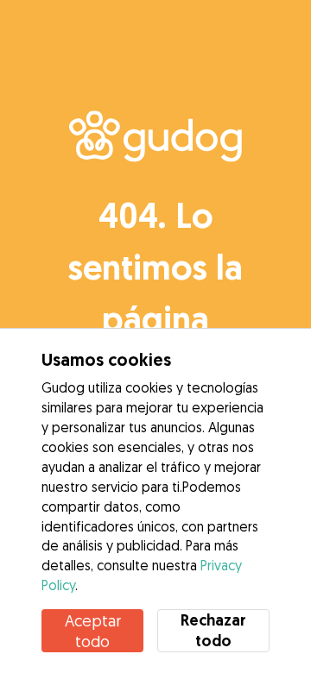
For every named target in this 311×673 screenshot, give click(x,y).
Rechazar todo (213, 630)
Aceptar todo (93, 631)
